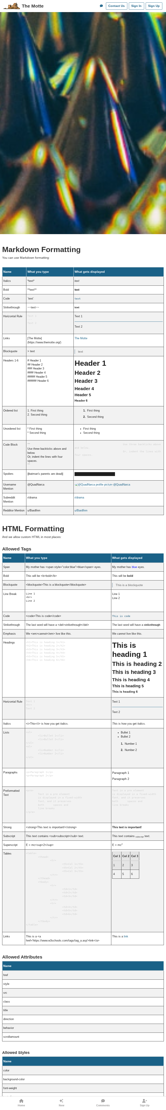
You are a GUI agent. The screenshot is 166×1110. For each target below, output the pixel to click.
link (126, 936)
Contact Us (116, 6)
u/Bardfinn (81, 510)
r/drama (79, 497)
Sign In (136, 6)
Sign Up (154, 6)
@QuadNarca (121, 484)
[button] (21, 1103)
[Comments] (101, 6)
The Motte (33, 5)
